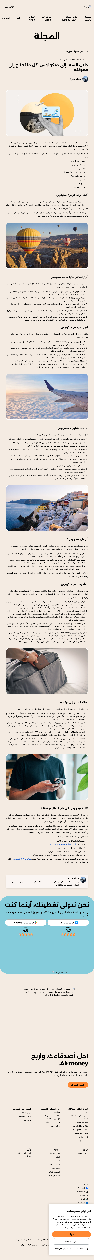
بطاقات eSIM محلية (81, 1133)
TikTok (82, 1199)
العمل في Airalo (54, 1175)
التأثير (58, 1157)
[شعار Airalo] (84, 7)
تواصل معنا (27, 1120)
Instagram (81, 1191)
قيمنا (58, 1160)
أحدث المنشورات (82, 1153)
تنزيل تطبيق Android (24, 922)
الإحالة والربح (83, 1137)
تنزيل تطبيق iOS (66, 922)
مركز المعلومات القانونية (26, 1239)
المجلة (17, 18)
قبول (71, 1234)
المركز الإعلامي (54, 1164)
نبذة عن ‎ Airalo (31, 18)
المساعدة (6, 18)
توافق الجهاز (55, 1126)
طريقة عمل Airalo (46, 18)
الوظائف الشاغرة (54, 1172)
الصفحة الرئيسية (88, 18)
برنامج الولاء (83, 1141)
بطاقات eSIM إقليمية (80, 1129)
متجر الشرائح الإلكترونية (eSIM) (69, 18)
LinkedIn (81, 1203)
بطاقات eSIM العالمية (80, 1126)
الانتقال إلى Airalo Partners (24, 1154)
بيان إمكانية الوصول (29, 1244)
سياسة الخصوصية (45, 1239)
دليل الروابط (44, 1244)
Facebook (81, 1188)
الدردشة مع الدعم (25, 1116)
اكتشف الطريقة (78, 1084)
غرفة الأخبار (55, 1168)
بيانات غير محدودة (81, 1122)
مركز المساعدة (25, 1112)
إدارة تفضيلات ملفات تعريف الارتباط (71, 1248)
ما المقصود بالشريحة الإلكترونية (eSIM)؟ (52, 1116)
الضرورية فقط (71, 1241)
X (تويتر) (82, 1195)
